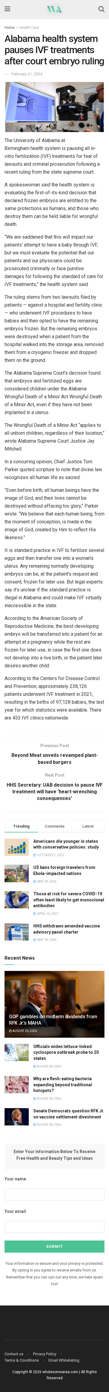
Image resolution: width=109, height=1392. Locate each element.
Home (10, 28)
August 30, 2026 (24, 1031)
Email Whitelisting (63, 1360)
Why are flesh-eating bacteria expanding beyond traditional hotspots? (62, 1084)
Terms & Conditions (22, 1360)
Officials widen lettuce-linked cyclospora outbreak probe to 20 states (66, 1052)
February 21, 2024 (27, 74)
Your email (15, 1211)
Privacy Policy (44, 1354)
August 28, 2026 (48, 1066)
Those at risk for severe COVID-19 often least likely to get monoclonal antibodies (68, 899)
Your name (15, 1178)
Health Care (29, 28)
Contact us (14, 1354)
